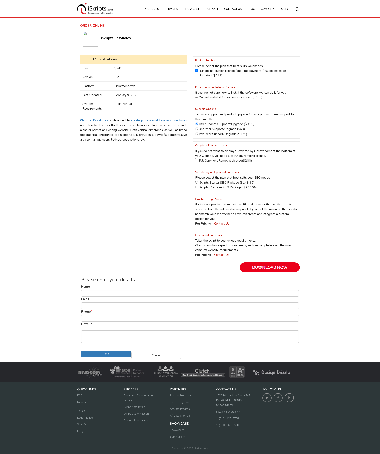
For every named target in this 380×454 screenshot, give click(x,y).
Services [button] (171, 9)
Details (86, 324)
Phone (86, 311)
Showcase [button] (192, 9)
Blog (251, 9)
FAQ (80, 395)
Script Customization (136, 414)
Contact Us (221, 223)
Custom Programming (137, 420)
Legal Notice (85, 418)
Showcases (177, 430)
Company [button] (267, 9)
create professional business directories (159, 120)
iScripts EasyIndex (116, 38)
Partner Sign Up (180, 402)
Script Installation (134, 407)
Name (85, 286)
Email (86, 299)
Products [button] (151, 9)
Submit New (177, 437)
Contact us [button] (233, 9)
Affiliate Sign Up (180, 416)
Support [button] (212, 9)
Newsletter (84, 402)
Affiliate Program (180, 409)
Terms (81, 411)
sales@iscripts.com (228, 412)
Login (284, 9)
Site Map (82, 424)
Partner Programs (181, 395)
